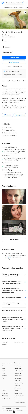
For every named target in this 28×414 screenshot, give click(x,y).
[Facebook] (14, 412)
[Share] (25, 12)
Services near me (6, 398)
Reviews (19, 80)
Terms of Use (16, 408)
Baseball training (18, 383)
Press (3, 373)
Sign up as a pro (18, 393)
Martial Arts (17, 385)
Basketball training (19, 370)
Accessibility (13, 410)
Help (3, 378)
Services (20, 410)
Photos (14, 80)
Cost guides (5, 395)
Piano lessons (17, 368)
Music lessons (17, 365)
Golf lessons (17, 373)
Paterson (21, 7)
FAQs (24, 80)
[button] (14, 275)
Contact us (4, 375)
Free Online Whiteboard (20, 402)
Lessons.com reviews (19, 399)
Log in (3, 368)
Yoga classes (17, 388)
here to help (8, 257)
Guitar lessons (17, 375)
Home (3, 7)
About (3, 80)
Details (8, 80)
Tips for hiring (5, 393)
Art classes (17, 380)
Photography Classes (11, 7)
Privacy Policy (5, 410)
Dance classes (18, 378)
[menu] (3, 3)
